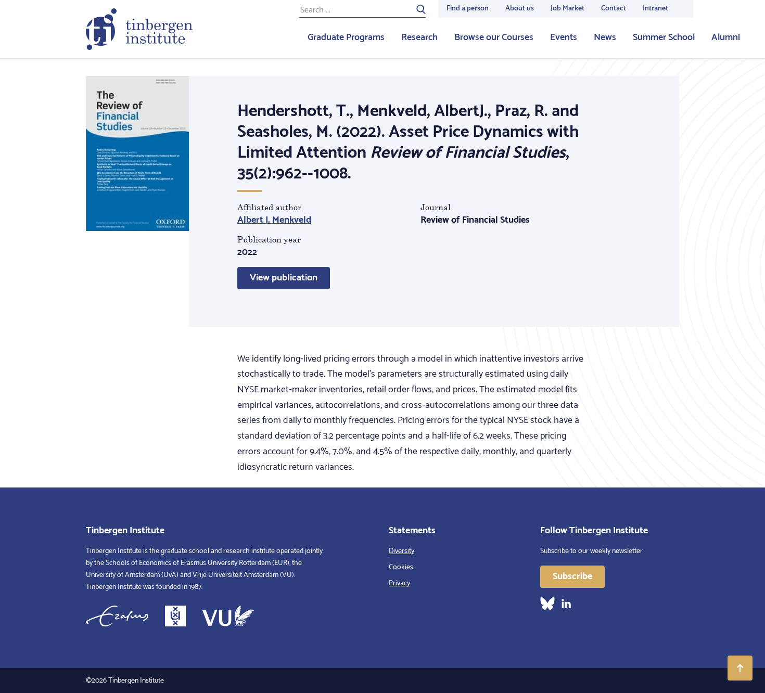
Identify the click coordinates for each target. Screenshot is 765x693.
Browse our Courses (493, 37)
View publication (283, 278)
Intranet (655, 9)
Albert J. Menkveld (274, 220)
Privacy (399, 583)
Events (563, 37)
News (605, 37)
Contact (613, 9)
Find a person (468, 9)
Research (419, 37)
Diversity (401, 551)
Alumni (725, 37)
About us (519, 9)
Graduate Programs (346, 37)
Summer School (664, 37)
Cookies (401, 567)
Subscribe (572, 576)
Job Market (567, 9)
